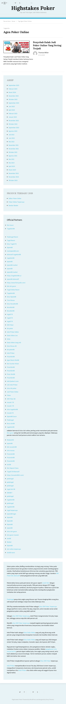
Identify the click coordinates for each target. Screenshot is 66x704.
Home (13, 21)
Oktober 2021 (13, 152)
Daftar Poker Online (15, 198)
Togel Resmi (11, 240)
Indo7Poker (10, 353)
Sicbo (8, 339)
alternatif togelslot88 (14, 254)
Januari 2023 (13, 117)
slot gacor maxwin (13, 535)
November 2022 (14, 121)
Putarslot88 (11, 454)
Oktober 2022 (13, 124)
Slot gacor (10, 433)
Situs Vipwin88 (11, 297)
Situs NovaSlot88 (12, 304)
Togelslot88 (11, 229)
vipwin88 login (11, 514)
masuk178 (10, 413)
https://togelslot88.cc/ (14, 276)
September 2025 (14, 85)
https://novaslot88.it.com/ (15, 475)
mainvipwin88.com (13, 251)
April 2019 (12, 166)
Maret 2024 (12, 92)
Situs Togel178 (11, 244)
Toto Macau (11, 300)
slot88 (9, 465)
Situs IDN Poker (45, 661)
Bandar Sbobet (13, 205)
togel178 (10, 314)
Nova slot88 (11, 423)
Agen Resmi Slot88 (13, 360)
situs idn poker (11, 388)
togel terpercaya (12, 510)
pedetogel (10, 479)
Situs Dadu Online (29, 632)
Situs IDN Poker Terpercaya (48, 606)
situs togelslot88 (12, 409)
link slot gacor (11, 286)
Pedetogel (10, 420)
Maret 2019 (12, 170)
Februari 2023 (13, 113)
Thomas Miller (43, 52)
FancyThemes (50, 699)
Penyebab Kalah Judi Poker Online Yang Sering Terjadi (47, 45)
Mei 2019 (11, 163)
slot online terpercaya (14, 549)
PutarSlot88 (11, 357)
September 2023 (14, 103)
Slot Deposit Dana (12, 468)
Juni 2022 (12, 138)
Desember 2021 (14, 145)
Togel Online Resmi (13, 290)
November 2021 (14, 149)
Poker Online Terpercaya (16, 202)
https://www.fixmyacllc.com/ (16, 283)
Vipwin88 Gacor (12, 416)
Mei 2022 (11, 142)
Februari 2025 (13, 89)
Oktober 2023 (13, 99)
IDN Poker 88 (11, 399)
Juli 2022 (11, 135)
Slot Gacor (10, 225)
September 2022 (14, 128)
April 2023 (12, 110)
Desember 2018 (14, 173)
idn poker (10, 328)
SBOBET (9, 493)
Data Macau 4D (12, 346)
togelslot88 (10, 258)
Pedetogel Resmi (12, 237)
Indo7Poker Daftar (13, 332)
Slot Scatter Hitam (13, 364)
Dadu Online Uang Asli (14, 342)
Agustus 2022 (13, 131)
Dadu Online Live (12, 335)
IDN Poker (10, 325)
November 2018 (14, 177)
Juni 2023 (12, 106)
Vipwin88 (10, 247)
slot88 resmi (11, 553)
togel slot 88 (11, 489)
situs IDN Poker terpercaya (21, 616)
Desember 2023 (14, 96)
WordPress (33, 699)
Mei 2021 (11, 159)
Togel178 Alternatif (13, 472)
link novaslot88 (12, 447)
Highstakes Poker (33, 8)
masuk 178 (10, 402)
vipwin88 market (12, 265)
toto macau (10, 450)
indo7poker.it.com (13, 381)
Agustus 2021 (13, 156)
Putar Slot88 (11, 374)
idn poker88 (10, 350)
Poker (7, 43)
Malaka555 (10, 440)
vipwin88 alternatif (13, 279)
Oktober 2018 (13, 180)
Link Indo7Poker (12, 385)
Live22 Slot (45, 583)
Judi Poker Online (12, 392)
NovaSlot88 (10, 307)
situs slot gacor (12, 531)
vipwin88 (9, 262)
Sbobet (9, 542)
